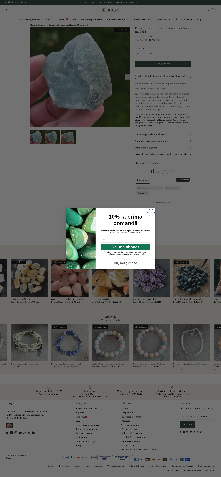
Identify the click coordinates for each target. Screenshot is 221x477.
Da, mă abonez (126, 247)
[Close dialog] (151, 212)
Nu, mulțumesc (125, 263)
